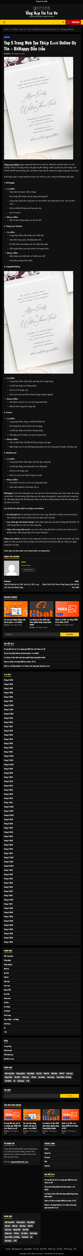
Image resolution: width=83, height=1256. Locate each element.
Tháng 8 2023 (8, 823)
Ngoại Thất (7, 990)
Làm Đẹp (7, 985)
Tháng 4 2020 (8, 929)
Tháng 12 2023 (8, 807)
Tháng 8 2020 (8, 912)
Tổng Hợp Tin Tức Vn (41, 13)
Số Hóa (6, 1002)
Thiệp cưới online (11, 164)
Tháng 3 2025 (8, 743)
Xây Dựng (7, 1023)
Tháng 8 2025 (8, 722)
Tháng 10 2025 (9, 713)
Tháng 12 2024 (8, 756)
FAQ (46, 1161)
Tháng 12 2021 (8, 900)
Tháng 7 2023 (8, 828)
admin (8, 54)
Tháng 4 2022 (8, 883)
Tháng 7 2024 (8, 777)
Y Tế (5, 1032)
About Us (48, 1153)
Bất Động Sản (8, 956)
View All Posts (28, 570)
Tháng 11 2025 (8, 709)
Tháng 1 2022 (8, 895)
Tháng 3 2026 (8, 692)
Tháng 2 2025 (8, 747)
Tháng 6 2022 (8, 874)
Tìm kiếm (7, 1090)
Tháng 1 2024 (8, 802)
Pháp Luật (7, 998)
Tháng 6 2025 (8, 730)
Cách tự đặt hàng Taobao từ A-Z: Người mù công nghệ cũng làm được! (27, 666)
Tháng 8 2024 (8, 773)
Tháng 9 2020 (8, 908)
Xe (5, 1028)
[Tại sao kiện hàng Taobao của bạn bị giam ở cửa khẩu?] (16, 609)
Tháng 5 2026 (8, 684)
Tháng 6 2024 (8, 781)
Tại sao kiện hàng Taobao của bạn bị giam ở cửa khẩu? (14, 620)
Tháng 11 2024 (8, 760)
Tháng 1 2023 (8, 853)
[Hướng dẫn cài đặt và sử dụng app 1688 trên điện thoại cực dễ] (12, 1114)
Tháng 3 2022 (8, 887)
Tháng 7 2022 (8, 870)
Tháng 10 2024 (9, 764)
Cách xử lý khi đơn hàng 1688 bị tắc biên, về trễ (66, 620)
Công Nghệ (7, 960)
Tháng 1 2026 (8, 701)
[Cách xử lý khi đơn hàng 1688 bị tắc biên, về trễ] (67, 609)
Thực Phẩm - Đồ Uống (64, 1077)
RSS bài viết (8, 1050)
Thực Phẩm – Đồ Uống (11, 1019)
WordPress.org (9, 1059)
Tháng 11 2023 (8, 811)
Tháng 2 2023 (8, 849)
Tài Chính (7, 1011)
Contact (47, 1166)
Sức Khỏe (7, 1006)
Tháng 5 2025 (8, 735)
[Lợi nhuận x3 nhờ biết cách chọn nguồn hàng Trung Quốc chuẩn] (41, 609)
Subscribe (75, 22)
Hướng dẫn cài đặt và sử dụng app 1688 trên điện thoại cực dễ (24, 649)
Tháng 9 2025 (8, 718)
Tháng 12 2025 (8, 705)
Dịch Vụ (7, 37)
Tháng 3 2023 (8, 845)
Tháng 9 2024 (8, 768)
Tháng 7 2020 (8, 916)
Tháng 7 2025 (8, 726)
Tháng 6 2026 (8, 680)
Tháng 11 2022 (8, 861)
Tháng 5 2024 (8, 785)
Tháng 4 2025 (8, 739)
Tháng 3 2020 (8, 933)
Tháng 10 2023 (9, 815)
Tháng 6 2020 (8, 921)
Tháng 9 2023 (8, 819)
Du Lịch (6, 973)
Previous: (21, 584)
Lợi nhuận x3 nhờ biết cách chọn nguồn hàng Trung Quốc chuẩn (40, 622)
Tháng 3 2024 (8, 794)
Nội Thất (6, 994)
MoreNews (49, 1253)
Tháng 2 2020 (8, 937)
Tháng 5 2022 (8, 878)
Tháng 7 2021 (8, 904)
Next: (61, 584)
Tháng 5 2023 (8, 836)
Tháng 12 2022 (8, 857)
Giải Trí (6, 977)
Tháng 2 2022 (8, 891)
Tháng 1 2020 (8, 942)
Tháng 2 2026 (8, 697)
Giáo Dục (7, 981)
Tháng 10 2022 (9, 866)
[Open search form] (63, 22)
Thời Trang (7, 1015)
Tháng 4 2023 (8, 840)
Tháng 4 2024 (8, 790)
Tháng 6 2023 (8, 832)
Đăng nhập (7, 1046)
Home (46, 1149)
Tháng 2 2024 (8, 798)
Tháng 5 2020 (8, 925)
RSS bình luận (8, 1054)
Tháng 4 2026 (8, 688)
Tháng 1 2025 (8, 752)
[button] (4, 22)
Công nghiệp (8, 964)
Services (47, 1157)
